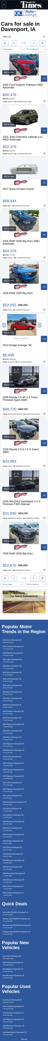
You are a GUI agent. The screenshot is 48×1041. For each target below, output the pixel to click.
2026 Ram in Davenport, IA (12, 667)
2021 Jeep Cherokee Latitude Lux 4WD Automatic (22, 138)
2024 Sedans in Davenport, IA (13, 894)
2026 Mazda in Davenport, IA (13, 654)
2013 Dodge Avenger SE (17, 345)
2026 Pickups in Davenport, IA (13, 648)
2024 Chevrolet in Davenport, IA (14, 874)
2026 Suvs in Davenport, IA (12, 641)
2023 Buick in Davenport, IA (12, 849)
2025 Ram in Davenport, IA (12, 738)
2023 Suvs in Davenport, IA (12, 699)
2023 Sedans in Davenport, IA (13, 816)
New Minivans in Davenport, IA (13, 977)
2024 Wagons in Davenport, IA (13, 790)
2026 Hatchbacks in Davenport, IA (14, 803)
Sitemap (24, 1039)
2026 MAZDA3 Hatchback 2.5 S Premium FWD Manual (21, 502)
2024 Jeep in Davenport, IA (12, 797)
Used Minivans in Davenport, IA (13, 1027)
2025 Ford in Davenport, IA (12, 758)
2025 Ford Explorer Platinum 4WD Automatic (23, 86)
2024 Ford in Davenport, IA (12, 719)
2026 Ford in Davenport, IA (12, 680)
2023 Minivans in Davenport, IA (13, 862)
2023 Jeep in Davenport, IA (12, 784)
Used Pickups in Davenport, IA (13, 1007)
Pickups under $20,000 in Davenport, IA (16, 933)
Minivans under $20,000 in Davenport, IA (17, 926)
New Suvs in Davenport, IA (12, 957)
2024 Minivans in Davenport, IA (13, 823)
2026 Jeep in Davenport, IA (12, 661)
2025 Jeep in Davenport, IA (12, 687)
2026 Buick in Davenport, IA (12, 693)
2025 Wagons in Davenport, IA (13, 777)
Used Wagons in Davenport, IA (13, 1020)
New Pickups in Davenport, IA (13, 964)
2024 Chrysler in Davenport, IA (13, 836)
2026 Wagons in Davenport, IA (13, 725)
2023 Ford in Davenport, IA (12, 706)
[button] (4, 325)
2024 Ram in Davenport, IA (12, 829)
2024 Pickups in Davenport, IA (13, 712)
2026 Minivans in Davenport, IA (13, 751)
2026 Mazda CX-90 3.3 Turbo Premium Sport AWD (20, 398)
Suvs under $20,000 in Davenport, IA (15, 913)
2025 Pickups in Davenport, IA (13, 764)
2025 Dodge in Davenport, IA (13, 842)
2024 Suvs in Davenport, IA (12, 732)
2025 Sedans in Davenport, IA (13, 887)
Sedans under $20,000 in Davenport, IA (16, 920)
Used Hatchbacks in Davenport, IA (14, 1033)
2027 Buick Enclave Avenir (18, 189)
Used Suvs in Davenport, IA (12, 1001)
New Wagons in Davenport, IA (13, 970)
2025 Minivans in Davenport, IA (13, 881)
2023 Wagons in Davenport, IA (13, 745)
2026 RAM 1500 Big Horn (18, 293)
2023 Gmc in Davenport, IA (12, 810)
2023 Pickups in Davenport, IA (13, 771)
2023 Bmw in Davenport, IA (12, 868)
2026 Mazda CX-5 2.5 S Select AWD (21, 450)
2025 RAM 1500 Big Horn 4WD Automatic (21, 242)
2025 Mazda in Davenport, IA (13, 855)
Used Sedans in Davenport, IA (13, 1014)
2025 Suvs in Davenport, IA (12, 674)
